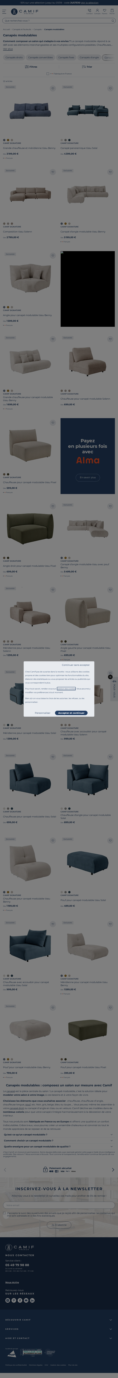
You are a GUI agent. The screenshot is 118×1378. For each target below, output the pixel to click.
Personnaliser (42, 712)
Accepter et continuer (71, 712)
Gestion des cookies (66, 689)
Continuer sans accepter (76, 664)
